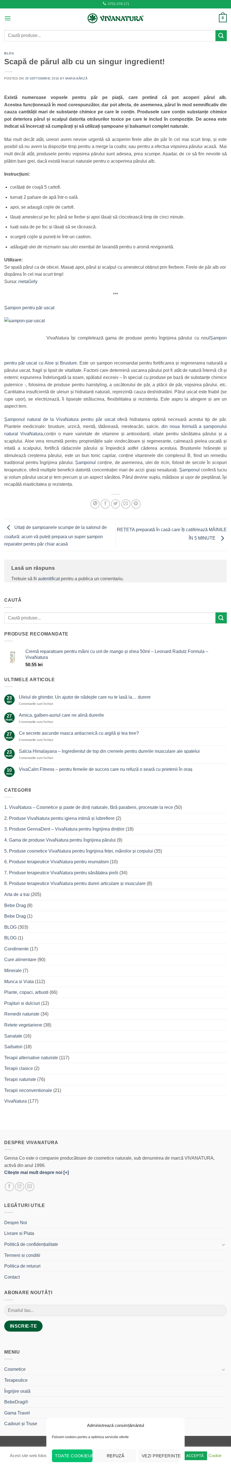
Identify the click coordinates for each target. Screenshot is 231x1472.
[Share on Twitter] (115, 504)
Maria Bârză (76, 78)
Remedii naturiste (21, 1014)
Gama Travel (17, 1413)
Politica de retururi (22, 1266)
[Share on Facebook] (105, 504)
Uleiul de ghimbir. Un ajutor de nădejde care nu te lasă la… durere (85, 697)
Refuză (116, 1455)
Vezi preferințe (160, 1455)
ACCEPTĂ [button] (195, 1456)
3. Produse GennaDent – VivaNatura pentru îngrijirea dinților (64, 829)
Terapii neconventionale (28, 1090)
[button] (7, 18)
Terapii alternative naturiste (31, 1057)
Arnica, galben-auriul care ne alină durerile (61, 715)
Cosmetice (15, 1369)
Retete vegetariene (23, 1025)
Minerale (13, 970)
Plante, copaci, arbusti (26, 992)
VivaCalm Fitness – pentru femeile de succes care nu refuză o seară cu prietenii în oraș (105, 769)
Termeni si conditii (22, 1255)
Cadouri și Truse (20, 1423)
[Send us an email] (29, 1186)
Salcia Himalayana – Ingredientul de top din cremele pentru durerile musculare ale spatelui (109, 751)
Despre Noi (15, 1222)
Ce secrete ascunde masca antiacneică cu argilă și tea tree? (79, 733)
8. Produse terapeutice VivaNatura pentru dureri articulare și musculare (75, 883)
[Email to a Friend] (125, 504)
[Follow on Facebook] (9, 1186)
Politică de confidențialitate (31, 1244)
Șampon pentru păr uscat (29, 307)
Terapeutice (16, 1380)
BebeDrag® (16, 1402)
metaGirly (27, 281)
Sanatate (13, 1036)
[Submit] (221, 35)
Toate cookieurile (73, 1455)
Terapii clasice (18, 1068)
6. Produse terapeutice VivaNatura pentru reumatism (56, 861)
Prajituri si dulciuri (22, 1003)
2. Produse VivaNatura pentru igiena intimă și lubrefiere (59, 818)
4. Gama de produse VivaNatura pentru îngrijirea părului (60, 840)
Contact (12, 1277)
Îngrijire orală (17, 1391)
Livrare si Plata (19, 1233)
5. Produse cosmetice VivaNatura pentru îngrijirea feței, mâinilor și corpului (78, 851)
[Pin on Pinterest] (136, 504)
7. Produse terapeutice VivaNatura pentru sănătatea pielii (61, 872)
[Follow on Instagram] (19, 1186)
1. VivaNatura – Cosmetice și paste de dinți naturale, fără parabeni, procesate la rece (88, 807)
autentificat (49, 578)
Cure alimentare (20, 959)
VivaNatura (15, 1101)
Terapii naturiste (20, 1079)
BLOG (9, 53)
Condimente (16, 948)
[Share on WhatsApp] (95, 504)
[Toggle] (223, 1244)
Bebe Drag (15, 905)
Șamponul (86, 462)
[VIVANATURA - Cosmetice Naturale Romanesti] (115, 18)
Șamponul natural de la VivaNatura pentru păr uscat (59, 419)
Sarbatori (13, 1046)
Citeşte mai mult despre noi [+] (36, 1172)
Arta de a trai (17, 894)
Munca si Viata (19, 981)
